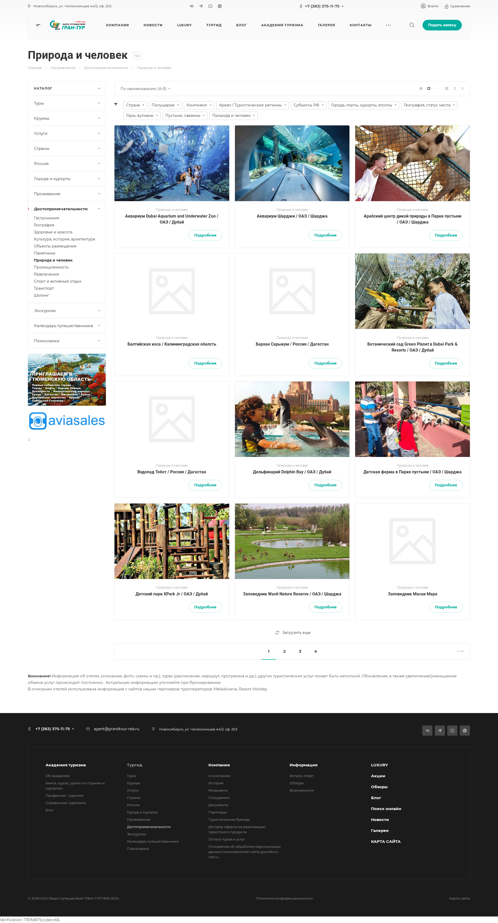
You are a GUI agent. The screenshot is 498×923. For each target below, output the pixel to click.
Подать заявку (442, 25)
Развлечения (46, 274)
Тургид (134, 764)
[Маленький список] (421, 88)
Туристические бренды (229, 819)
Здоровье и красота (53, 232)
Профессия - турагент (65, 795)
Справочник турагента (66, 803)
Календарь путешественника (63, 325)
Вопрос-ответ (302, 776)
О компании (219, 776)
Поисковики (46, 340)
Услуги (40, 133)
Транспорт (44, 288)
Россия (41, 163)
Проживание (47, 193)
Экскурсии (45, 310)
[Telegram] (200, 6)
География (44, 225)
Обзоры (297, 783)
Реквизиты (218, 790)
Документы (218, 805)
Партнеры (217, 812)
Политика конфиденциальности (284, 898)
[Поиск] (411, 25)
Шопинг (41, 295)
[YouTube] (210, 6)
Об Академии (58, 776)
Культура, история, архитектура (64, 239)
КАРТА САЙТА (386, 841)
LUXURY (379, 764)
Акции (378, 775)
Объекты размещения (55, 246)
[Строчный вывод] (454, 88)
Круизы (41, 118)
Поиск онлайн (386, 808)
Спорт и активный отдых (57, 281)
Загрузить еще (296, 632)
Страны (41, 148)
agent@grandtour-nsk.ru (116, 729)
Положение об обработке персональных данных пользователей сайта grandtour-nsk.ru (244, 851)
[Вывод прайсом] (462, 88)
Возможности (302, 790)
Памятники (44, 253)
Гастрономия (46, 218)
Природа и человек (53, 260)
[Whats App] (219, 6)
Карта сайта (459, 898)
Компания (219, 764)
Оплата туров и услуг (226, 839)
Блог (50, 810)
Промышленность (51, 267)
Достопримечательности (61, 208)
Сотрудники (219, 797)
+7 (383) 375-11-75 (322, 6)
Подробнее (205, 235)
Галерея (379, 830)
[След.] (458, 651)
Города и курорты (52, 178)
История (216, 783)
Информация (303, 764)
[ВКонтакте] (191, 6)
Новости (380, 819)
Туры (39, 103)
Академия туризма (66, 764)
